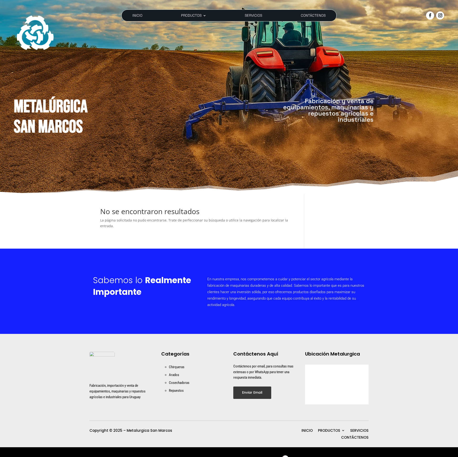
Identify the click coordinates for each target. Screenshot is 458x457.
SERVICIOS (253, 16)
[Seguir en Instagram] (440, 15)
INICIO (137, 16)
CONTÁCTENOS (313, 16)
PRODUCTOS (191, 16)
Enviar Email (252, 392)
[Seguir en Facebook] (430, 15)
